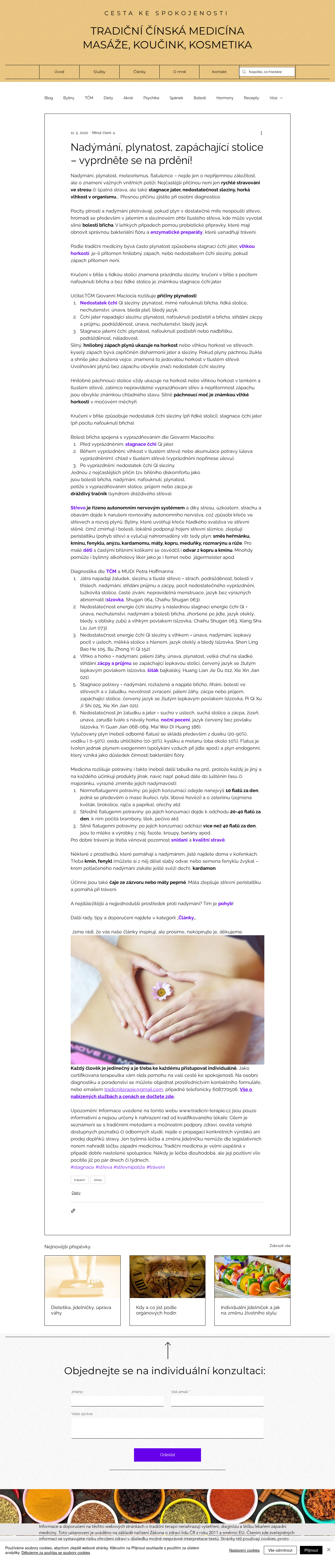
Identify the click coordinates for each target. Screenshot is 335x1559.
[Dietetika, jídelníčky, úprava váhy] (82, 1277)
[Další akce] (261, 133)
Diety (108, 98)
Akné (128, 98)
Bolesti (200, 98)
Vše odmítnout (280, 1550)
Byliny (68, 98)
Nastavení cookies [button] (244, 1550)
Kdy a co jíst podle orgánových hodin (156, 1310)
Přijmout (311, 1550)
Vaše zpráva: (82, 1414)
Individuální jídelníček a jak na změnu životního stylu (250, 1310)
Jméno (77, 1392)
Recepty (251, 98)
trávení (79, 1179)
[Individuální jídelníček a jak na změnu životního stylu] (252, 1277)
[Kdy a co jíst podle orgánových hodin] (167, 1277)
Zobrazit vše (280, 1246)
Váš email (179, 1392)
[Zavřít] (329, 1550)
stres (98, 1179)
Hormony (224, 98)
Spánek (176, 98)
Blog (48, 98)
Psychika (151, 98)
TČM (89, 98)
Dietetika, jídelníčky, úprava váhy (81, 1310)
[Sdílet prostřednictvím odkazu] (73, 1210)
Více (273, 98)
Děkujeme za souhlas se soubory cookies (55, 1552)
